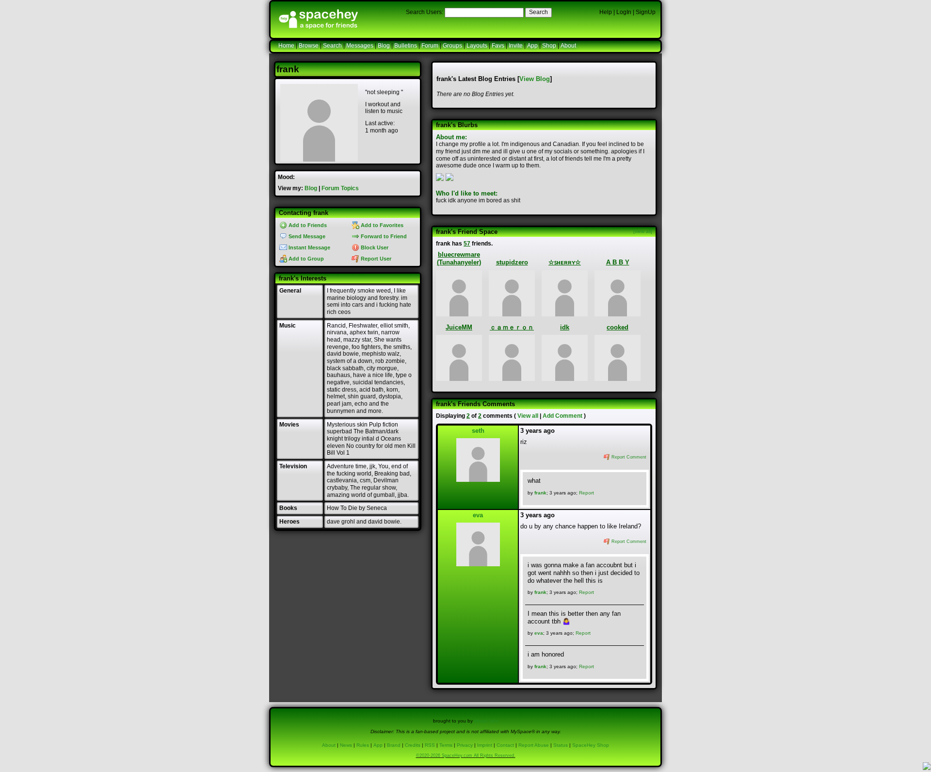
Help (605, 12)
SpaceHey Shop (590, 745)
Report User (375, 259)
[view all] (642, 231)
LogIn (623, 12)
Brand (394, 745)
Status (560, 745)
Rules (362, 745)
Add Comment (562, 415)
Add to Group (305, 259)
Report (586, 492)
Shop (549, 45)
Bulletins (405, 45)
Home (286, 45)
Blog (384, 45)
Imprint (484, 745)
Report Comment (628, 457)
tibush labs (486, 720)
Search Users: (424, 12)
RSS (430, 745)
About (568, 45)
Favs (498, 45)
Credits (412, 745)
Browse (309, 45)
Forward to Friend (383, 236)
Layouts (476, 45)
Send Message (306, 236)
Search (538, 12)
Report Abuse (533, 745)
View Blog (534, 78)
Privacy (465, 745)
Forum (429, 45)
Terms (445, 745)
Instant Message (308, 247)
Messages (359, 45)
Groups (452, 45)
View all (527, 415)
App (532, 45)
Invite (516, 45)
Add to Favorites (381, 225)
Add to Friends (307, 225)
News (346, 745)
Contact (505, 745)
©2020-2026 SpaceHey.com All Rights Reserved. (465, 755)
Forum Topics (340, 188)
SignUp (646, 12)
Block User (373, 247)
